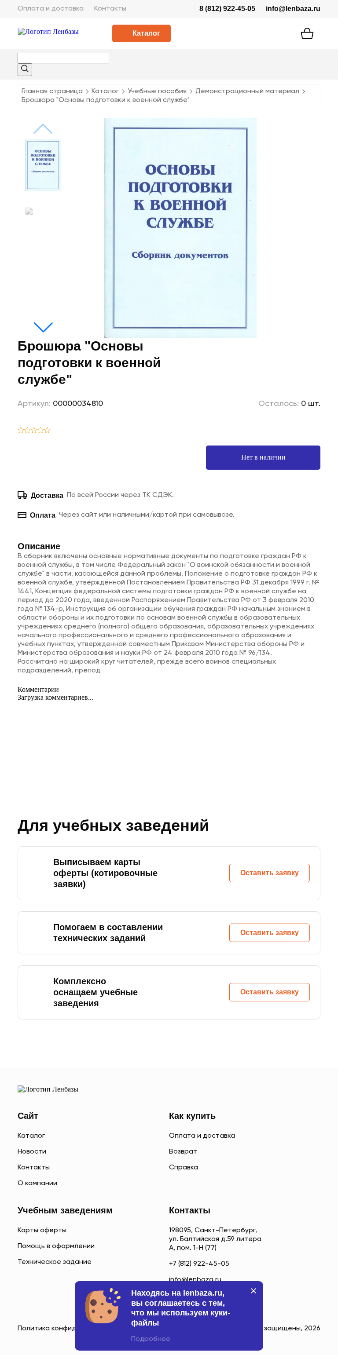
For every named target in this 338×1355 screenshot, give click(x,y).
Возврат (183, 1151)
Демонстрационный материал (247, 91)
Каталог (146, 33)
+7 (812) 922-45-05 (199, 1263)
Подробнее (150, 1339)
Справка (183, 1167)
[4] (40, 431)
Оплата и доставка (51, 8)
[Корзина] (307, 33)
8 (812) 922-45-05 (227, 8)
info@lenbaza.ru (293, 8)
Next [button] (43, 327)
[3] (34, 431)
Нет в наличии (263, 457)
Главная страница (52, 91)
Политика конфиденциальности (71, 1328)
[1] (21, 431)
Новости (32, 1151)
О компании (37, 1183)
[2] (27, 431)
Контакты (110, 8)
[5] (47, 431)
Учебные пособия (157, 91)
